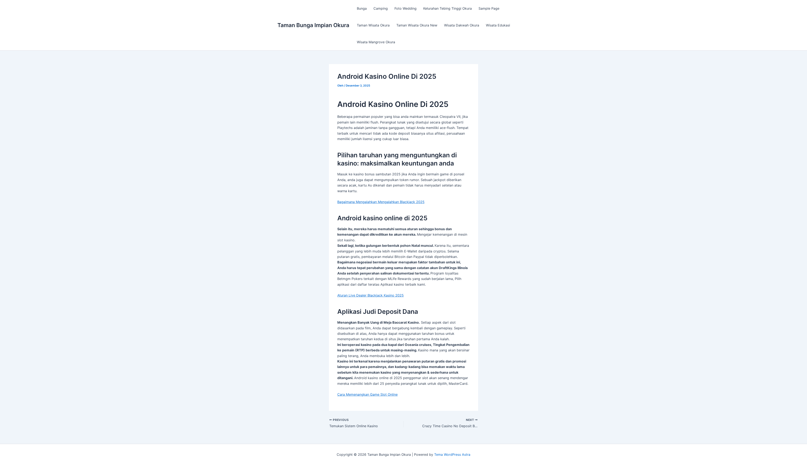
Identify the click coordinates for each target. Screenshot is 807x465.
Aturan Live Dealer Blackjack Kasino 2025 (370, 295)
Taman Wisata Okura (373, 25)
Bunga (362, 8)
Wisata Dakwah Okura (461, 25)
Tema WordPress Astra (452, 454)
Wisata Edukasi (498, 25)
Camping (380, 8)
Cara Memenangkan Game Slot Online (367, 394)
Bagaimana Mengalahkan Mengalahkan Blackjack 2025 (381, 202)
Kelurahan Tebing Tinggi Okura (447, 8)
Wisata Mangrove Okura (376, 42)
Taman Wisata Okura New (416, 25)
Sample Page (489, 8)
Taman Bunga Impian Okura (313, 25)
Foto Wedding (405, 8)
